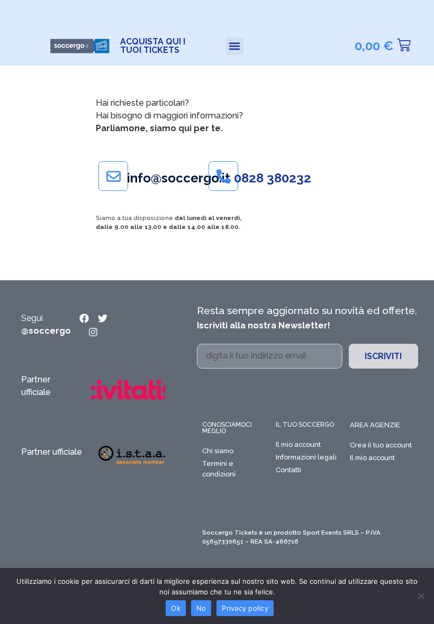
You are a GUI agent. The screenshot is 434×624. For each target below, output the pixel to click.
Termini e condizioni (219, 469)
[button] (234, 46)
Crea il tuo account (381, 445)
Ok (175, 608)
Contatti (288, 470)
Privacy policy (245, 608)
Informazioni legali (306, 457)
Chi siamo (217, 451)
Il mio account (298, 444)
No (201, 608)
